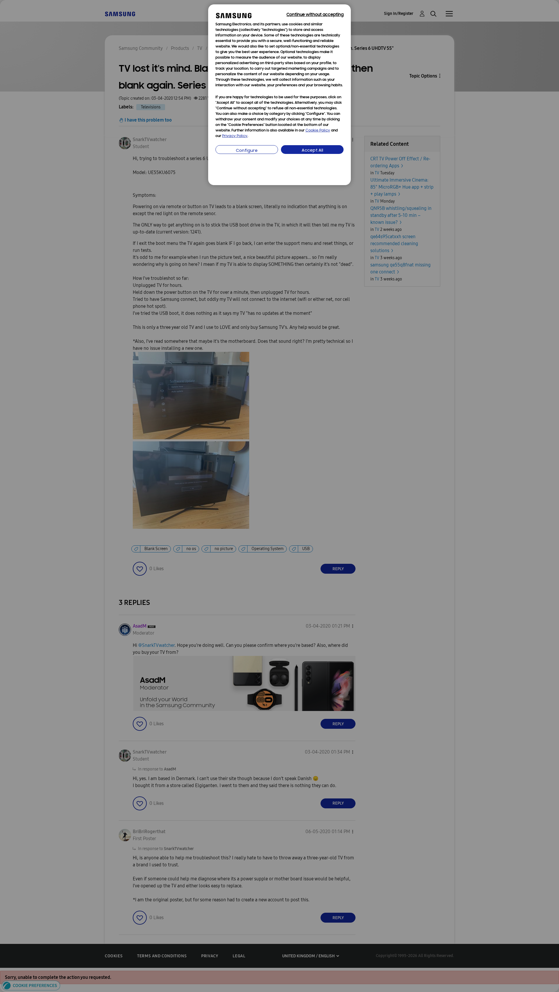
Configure (247, 151)
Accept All (312, 150)
